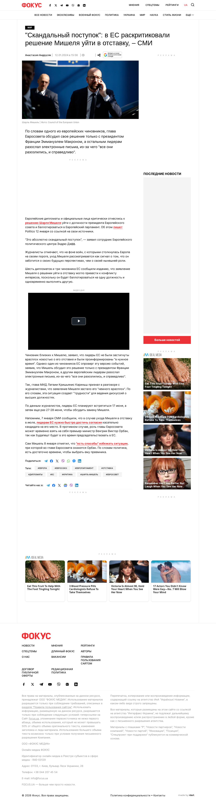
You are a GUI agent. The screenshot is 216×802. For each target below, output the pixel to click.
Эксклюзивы (65, 14)
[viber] (58, 684)
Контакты (159, 795)
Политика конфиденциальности (130, 795)
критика (67, 474)
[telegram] (41, 684)
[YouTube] (67, 5)
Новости (28, 645)
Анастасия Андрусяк (38, 55)
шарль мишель (90, 474)
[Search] (192, 4)
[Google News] (78, 5)
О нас (26, 656)
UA (186, 5)
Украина (129, 14)
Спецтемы (152, 5)
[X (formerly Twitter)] (56, 5)
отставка (108, 468)
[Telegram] (61, 5)
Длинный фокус (63, 651)
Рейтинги (172, 5)
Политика (112, 14)
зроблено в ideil (186, 795)
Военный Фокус (89, 14)
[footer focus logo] (36, 636)
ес (53, 474)
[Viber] (73, 5)
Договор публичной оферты (30, 672)
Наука (154, 14)
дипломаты (36, 474)
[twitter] (32, 684)
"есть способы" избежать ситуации (102, 443)
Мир (142, 14)
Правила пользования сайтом (91, 660)
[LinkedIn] (84, 5)
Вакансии (58, 656)
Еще (188, 14)
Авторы (86, 651)
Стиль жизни (172, 14)
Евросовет (113, 474)
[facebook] (23, 684)
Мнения (134, 5)
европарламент (84, 468)
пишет (118, 227)
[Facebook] (50, 5)
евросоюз (61, 468)
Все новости (43, 14)
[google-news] (67, 684)
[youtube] (49, 684)
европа (43, 468)
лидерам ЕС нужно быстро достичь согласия (69, 422)
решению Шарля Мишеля (43, 222)
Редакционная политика (62, 671)
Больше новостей (167, 340)
